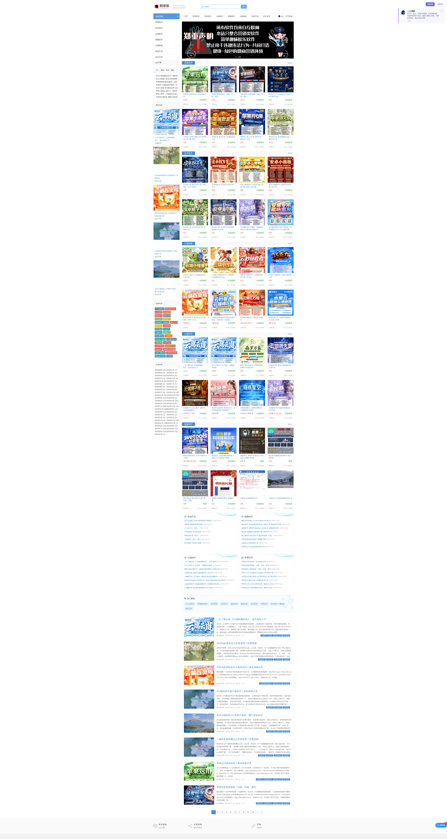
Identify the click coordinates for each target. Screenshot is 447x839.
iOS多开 (166, 329)
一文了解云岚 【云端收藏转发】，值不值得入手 (201, 562)
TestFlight (167, 343)
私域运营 (158, 349)
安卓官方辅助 (160, 339)
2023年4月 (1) (171, 415)
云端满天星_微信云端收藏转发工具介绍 (198, 573)
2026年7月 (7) (171, 370)
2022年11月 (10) (161, 423)
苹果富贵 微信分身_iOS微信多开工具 (254, 580)
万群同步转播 (172, 353)
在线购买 (203, 100)
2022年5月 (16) (160, 431)
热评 (167, 70)
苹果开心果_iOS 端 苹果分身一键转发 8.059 (257, 584)
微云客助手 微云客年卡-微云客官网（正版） (257, 535)
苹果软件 (159, 22)
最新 (162, 70)
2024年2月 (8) (171, 403)
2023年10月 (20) (161, 409)
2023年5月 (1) (160, 415)
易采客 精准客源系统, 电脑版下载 (253, 539)
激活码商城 (198, 828)
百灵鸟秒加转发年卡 (266, 683)
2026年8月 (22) (160, 370)
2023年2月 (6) (171, 417)
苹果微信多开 (170, 309)
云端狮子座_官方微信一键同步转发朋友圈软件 (201, 576)
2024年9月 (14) (160, 398)
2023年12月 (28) (172, 406)
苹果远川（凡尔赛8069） (265, 779)
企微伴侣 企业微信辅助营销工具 (280, 498)
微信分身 (167, 316)
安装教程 (286, 659)
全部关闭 (440, 4)
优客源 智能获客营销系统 (193, 524)
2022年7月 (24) (160, 429)
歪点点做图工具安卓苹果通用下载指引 (198, 521)
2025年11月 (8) (160, 381)
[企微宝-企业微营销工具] (252, 489)
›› (261, 812)
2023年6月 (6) (171, 412)
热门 (157, 70)
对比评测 (286, 731)
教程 (262, 461)
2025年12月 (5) (172, 378)
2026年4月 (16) (160, 375)
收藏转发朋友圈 (169, 349)
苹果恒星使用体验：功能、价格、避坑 (255, 565)
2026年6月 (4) (160, 373)
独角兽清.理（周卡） (192, 535)
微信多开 (158, 316)
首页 (186, 16)
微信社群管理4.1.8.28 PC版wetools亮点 (255, 521)
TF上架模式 (159, 309)
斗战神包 (168, 336)
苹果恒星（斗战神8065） (265, 803)
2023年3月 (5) (160, 417)
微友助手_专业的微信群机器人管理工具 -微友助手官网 (261, 524)
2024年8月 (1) (171, 398)
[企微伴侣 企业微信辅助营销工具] (281, 487)
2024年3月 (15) (160, 403)
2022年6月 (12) (172, 429)
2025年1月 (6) (160, 392)
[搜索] (244, 7)
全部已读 (430, 4)
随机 (172, 70)
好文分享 (159, 57)
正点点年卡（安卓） (191, 528)
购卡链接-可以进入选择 (192, 543)
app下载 (162, 828)
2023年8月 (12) (160, 412)
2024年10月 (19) (172, 395)
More (290, 63)
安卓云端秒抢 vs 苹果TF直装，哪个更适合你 (240, 715)
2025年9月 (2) (171, 381)
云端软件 (159, 34)
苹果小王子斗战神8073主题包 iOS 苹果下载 (257, 573)
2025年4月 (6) (160, 389)
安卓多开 (158, 319)
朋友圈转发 (159, 336)
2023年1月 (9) (160, 420)
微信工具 (174, 322)
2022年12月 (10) (172, 420)
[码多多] (161, 9)
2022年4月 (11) (172, 431)
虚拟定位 (167, 332)
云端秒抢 (159, 45)
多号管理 (158, 312)
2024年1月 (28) (160, 406)
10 (253, 812)
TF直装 (169, 356)
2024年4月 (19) (172, 401)
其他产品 (159, 51)
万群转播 (158, 343)
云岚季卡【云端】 (267, 635)
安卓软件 (159, 28)
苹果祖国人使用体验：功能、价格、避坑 (256, 569)
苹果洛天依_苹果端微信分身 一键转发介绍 (256, 588)
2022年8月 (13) (172, 426)
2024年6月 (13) (160, 401)
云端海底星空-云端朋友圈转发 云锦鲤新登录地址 (202, 584)
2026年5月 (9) (171, 373)
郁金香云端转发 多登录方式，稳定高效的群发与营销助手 (205, 580)
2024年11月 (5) (160, 395)
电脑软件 (159, 40)
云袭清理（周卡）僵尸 (192, 539)
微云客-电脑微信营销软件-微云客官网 (255, 532)
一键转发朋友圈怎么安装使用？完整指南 (237, 739)
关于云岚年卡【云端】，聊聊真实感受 (198, 565)
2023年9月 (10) (172, 409)
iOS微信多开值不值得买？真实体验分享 (237, 691)
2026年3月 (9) (171, 375)
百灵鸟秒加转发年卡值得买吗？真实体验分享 (240, 667)
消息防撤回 (159, 346)
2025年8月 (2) (160, 384)
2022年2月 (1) (160, 434)
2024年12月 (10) (172, 392)
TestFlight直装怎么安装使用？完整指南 (237, 643)
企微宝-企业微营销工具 (248, 498)
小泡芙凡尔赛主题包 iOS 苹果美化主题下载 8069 (259, 576)
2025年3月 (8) (171, 389)
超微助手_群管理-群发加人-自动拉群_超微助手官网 (260, 528)
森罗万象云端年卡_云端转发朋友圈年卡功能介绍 (202, 569)
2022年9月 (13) (160, 426)
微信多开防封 (160, 356)
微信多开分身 (170, 346)
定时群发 (158, 329)
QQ (282, 16)
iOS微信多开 (171, 339)
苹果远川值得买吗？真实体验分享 (253, 562)
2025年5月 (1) (171, 387)
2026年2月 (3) (160, 378)
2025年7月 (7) (171, 384)
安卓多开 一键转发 (162, 322)
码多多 (259, 828)
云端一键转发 (160, 353)
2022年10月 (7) (172, 423)
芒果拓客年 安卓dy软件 (192, 532)
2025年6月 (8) (160, 387)
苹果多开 (167, 319)
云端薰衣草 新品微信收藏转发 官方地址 (198, 588)
